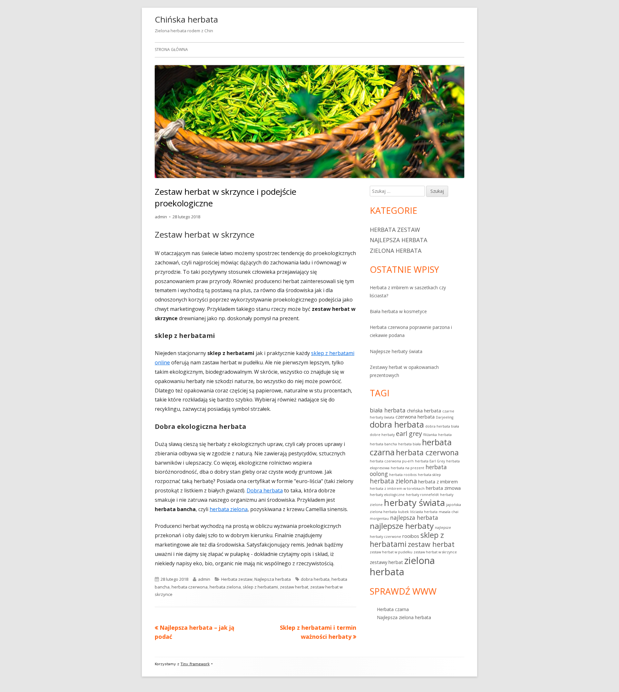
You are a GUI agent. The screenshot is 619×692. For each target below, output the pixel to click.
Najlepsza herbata (272, 579)
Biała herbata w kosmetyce (398, 311)
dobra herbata (315, 579)
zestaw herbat (294, 587)
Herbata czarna (393, 609)
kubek (403, 511)
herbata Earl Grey (430, 461)
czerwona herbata (415, 416)
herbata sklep (429, 474)
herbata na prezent (407, 468)
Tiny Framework (195, 664)
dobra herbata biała (442, 426)
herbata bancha (383, 444)
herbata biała (409, 444)
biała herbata (388, 410)
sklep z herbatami (260, 587)
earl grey (409, 433)
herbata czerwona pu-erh (392, 461)
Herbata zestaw (236, 579)
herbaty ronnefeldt (422, 494)
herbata (445, 434)
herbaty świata (414, 502)
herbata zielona (229, 509)
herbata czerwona (190, 587)
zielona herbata (402, 566)
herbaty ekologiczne (387, 494)
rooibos (410, 536)
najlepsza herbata (414, 517)
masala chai (448, 511)
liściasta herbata (423, 511)
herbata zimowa (443, 488)
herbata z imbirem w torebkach (397, 488)
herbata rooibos (403, 474)
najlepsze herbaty (402, 525)
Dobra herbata (265, 490)
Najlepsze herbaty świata (396, 351)
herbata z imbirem (438, 481)
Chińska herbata (186, 19)
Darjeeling (444, 417)
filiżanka (430, 434)
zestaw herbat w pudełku (391, 552)
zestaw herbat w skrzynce (435, 552)
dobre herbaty (382, 434)
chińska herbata (424, 410)
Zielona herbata (395, 250)
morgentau (379, 518)
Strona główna (171, 49)
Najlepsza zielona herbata (404, 617)
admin (161, 217)
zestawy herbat (386, 562)
